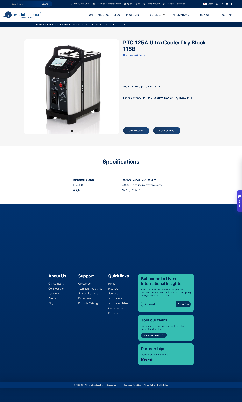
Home (90, 15)
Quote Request (136, 130)
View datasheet (167, 130)
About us (104, 15)
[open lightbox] (71, 86)
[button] (134, 15)
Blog (117, 15)
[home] (26, 14)
